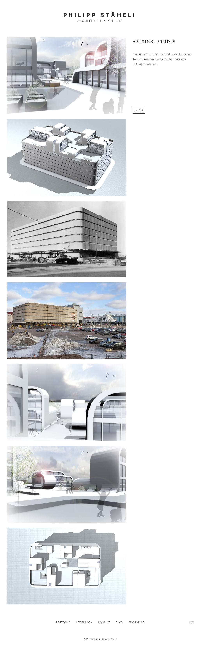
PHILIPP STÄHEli (100, 15)
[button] (66, 75)
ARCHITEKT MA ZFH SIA (100, 21)
